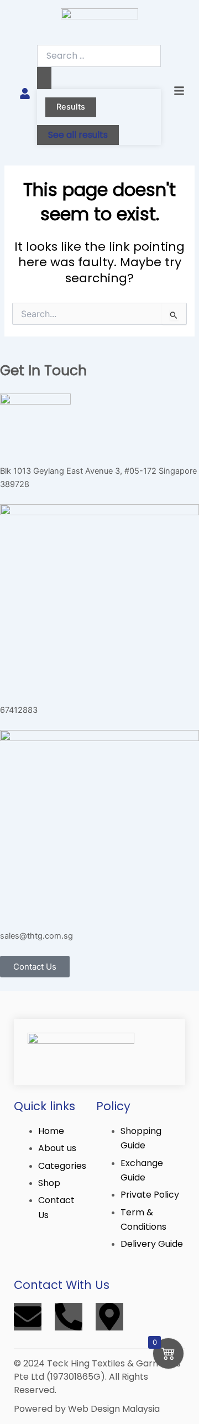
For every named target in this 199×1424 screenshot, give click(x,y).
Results (70, 107)
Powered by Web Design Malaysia (87, 1408)
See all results (78, 134)
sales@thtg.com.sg (36, 936)
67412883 (19, 710)
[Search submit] (44, 78)
